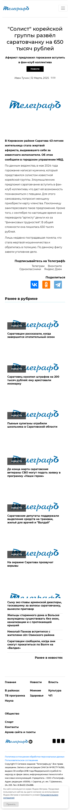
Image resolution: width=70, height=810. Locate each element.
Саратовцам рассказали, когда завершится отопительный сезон (31, 335)
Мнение (35, 690)
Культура (54, 690)
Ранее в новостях (49, 657)
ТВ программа (15, 695)
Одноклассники (30, 269)
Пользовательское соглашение (21, 760)
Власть (53, 682)
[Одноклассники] (47, 285)
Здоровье (36, 695)
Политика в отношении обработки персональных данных (34, 756)
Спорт (9, 722)
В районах (12, 690)
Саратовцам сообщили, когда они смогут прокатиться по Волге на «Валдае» (31, 645)
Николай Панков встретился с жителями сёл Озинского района (30, 633)
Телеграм (38, 266)
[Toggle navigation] (63, 8)
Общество (12, 713)
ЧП (50, 695)
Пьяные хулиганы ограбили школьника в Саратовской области (32, 425)
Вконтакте (55, 266)
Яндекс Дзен (53, 269)
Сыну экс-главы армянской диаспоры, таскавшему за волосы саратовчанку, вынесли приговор (34, 606)
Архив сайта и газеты (20, 732)
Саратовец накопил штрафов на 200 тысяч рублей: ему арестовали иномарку (33, 380)
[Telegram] (59, 285)
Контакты (12, 727)
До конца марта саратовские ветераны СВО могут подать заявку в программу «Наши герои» (34, 473)
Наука (9, 700)
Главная (10, 682)
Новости (35, 69)
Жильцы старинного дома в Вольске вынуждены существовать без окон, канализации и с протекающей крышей (33, 620)
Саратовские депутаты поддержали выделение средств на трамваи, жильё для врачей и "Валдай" (33, 519)
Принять (11, 804)
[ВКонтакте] (36, 285)
